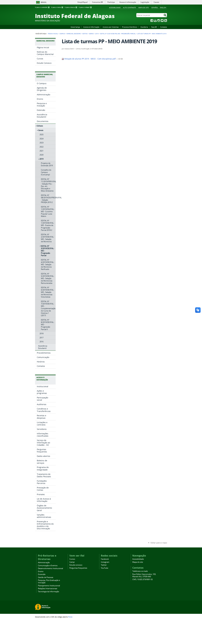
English (163, 7)
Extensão (41, 574)
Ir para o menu (57, 7)
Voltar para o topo (158, 542)
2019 (97, 34)
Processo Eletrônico (129, 27)
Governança (75, 27)
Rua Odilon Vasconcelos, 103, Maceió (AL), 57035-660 (144, 575)
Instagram (158, 20)
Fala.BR (154, 27)
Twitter (162, 20)
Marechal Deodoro (74, 34)
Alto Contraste (129, 7)
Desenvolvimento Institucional (50, 568)
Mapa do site (143, 7)
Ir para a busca (71, 7)
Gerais (91, 34)
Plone (70, 617)
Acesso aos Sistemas (111, 27)
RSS (165, 20)
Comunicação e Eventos (47, 565)
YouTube (155, 20)
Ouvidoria (144, 27)
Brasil (44, 2)
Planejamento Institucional (49, 585)
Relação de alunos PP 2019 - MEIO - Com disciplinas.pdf (90, 59)
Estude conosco (75, 565)
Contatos (163, 27)
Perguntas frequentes (78, 568)
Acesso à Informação (91, 27)
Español (154, 7)
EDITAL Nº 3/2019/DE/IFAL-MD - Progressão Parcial (117, 34)
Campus (62, 34)
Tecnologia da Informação (48, 591)
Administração (44, 562)
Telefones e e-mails (140, 571)
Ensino (40, 571)
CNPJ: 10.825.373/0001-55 (142, 579)
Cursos (72, 559)
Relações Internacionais (47, 588)
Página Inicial (53, 34)
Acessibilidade (115, 7)
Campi (72, 562)
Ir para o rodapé (85, 7)
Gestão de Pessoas (45, 577)
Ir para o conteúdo (42, 7)
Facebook (151, 20)
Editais (84, 34)
